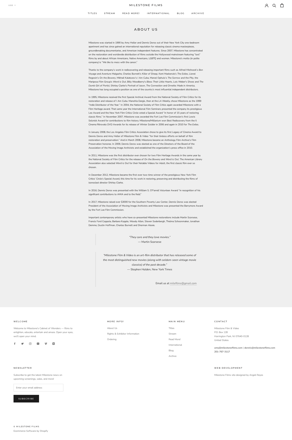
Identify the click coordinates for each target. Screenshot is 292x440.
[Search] (274, 5)
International (158, 13)
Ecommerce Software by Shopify (31, 431)
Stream (109, 13)
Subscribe (26, 398)
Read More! (131, 13)
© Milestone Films (26, 426)
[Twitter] (22, 344)
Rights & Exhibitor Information (123, 333)
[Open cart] (282, 5)
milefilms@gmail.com (183, 283)
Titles (92, 13)
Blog (181, 13)
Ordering (111, 339)
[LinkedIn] (53, 344)
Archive (197, 13)
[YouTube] (38, 344)
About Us (112, 328)
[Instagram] (30, 344)
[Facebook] (15, 344)
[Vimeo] (46, 344)
